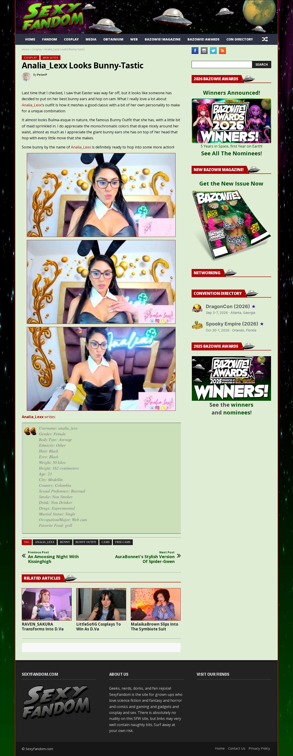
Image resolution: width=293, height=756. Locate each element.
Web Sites (50, 57)
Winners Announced (231, 92)
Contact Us (236, 748)
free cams (122, 542)
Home (30, 39)
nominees (236, 412)
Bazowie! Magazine (163, 39)
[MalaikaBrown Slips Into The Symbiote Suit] (156, 604)
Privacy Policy (259, 748)
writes (38, 416)
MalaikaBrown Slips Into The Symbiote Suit (154, 626)
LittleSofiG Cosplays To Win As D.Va (98, 626)
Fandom (49, 39)
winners (242, 404)
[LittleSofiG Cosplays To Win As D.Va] (101, 604)
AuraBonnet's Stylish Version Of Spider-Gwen (145, 557)
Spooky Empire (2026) (235, 324)
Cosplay (71, 39)
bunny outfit (86, 542)
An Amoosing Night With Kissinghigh (53, 557)
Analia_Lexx (32, 105)
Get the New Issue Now (231, 183)
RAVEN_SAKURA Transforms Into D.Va (43, 626)
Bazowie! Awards (203, 39)
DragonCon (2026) (231, 306)
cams (106, 542)
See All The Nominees (230, 153)
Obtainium (113, 39)
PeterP (42, 75)
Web (134, 39)
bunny (65, 542)
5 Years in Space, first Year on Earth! (231, 146)
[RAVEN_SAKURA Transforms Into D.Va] (47, 604)
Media (91, 39)
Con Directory (239, 39)
